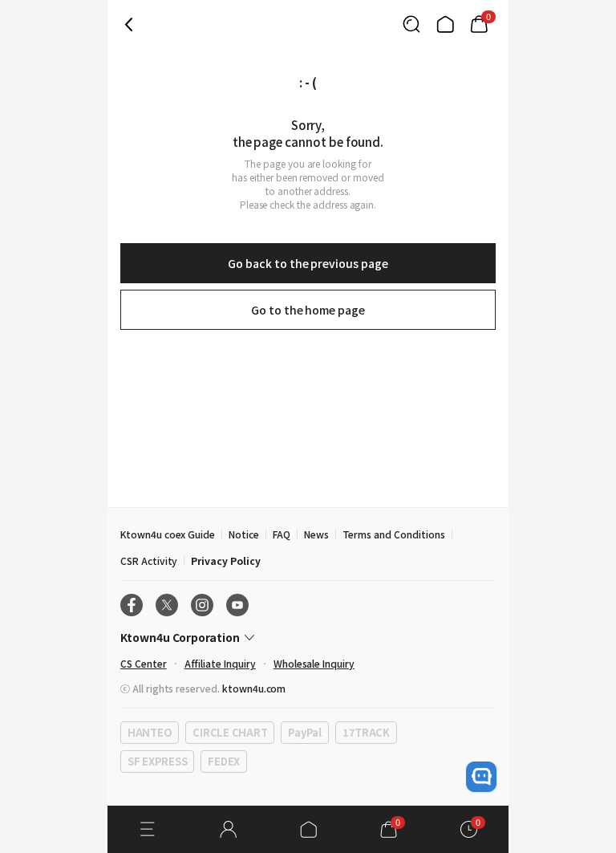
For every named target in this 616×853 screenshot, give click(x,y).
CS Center (143, 663)
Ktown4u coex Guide (167, 534)
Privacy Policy (225, 560)
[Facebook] (131, 605)
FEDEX (224, 761)
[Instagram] (202, 605)
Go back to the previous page (307, 263)
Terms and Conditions (393, 534)
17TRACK (366, 732)
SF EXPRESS (157, 761)
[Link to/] (445, 24)
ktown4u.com (254, 688)
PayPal (304, 732)
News (316, 534)
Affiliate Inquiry (220, 663)
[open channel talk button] (481, 777)
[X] (167, 605)
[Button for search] (411, 24)
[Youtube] (237, 605)
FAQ (281, 534)
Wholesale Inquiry (314, 663)
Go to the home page (308, 310)
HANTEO (150, 732)
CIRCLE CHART (229, 732)
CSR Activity (148, 560)
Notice (244, 534)
